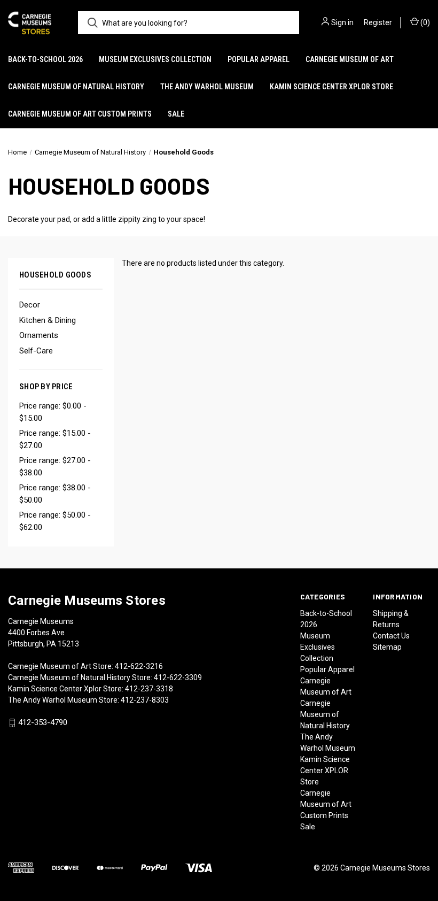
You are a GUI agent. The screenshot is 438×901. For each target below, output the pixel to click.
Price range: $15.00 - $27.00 (55, 439)
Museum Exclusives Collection (155, 59)
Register (378, 22)
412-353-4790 (42, 723)
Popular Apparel (259, 59)
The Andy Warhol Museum (207, 86)
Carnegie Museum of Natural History (76, 86)
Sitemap (387, 647)
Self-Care (36, 351)
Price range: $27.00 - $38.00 (55, 467)
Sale (176, 114)
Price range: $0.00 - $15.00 (53, 412)
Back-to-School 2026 (45, 59)
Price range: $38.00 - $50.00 (55, 494)
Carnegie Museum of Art (350, 59)
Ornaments (38, 335)
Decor (29, 305)
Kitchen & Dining (47, 320)
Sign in (342, 22)
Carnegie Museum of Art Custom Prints (80, 114)
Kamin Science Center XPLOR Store (331, 86)
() (424, 22)
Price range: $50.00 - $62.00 (55, 521)
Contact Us (391, 636)
